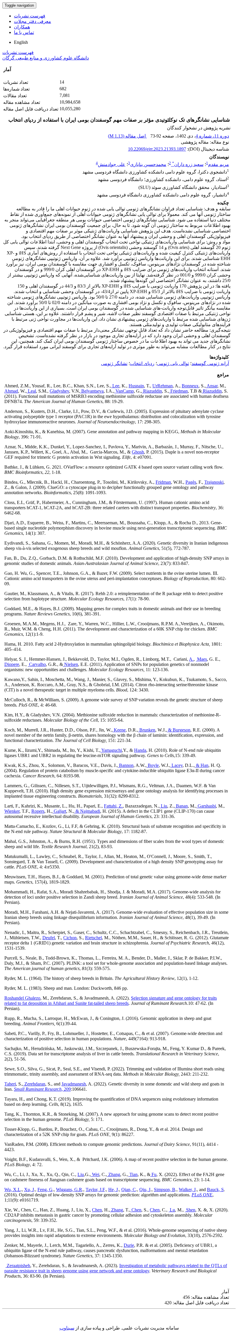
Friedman (178, 391)
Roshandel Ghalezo (22, 998)
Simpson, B (164, 1189)
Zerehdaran (34, 1083)
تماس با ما (24, 32)
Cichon (70, 937)
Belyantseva (92, 391)
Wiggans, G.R (69, 1189)
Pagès (190, 482)
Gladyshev (59, 391)
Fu (153, 1174)
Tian (133, 1174)
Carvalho (37, 664)
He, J (113, 1189)
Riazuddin (152, 391)
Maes (201, 659)
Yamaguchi (111, 750)
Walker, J (187, 1189)
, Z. (119, 805)
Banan (181, 805)
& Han (201, 765)
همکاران (22, 26)
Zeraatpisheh (18, 1265)
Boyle (153, 765)
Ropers (37, 811)
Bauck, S (215, 1189)
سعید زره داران (187, 164)
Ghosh (138, 451)
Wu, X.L (12, 1189)
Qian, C (128, 1189)
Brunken (146, 729)
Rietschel (93, 937)
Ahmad (11, 391)
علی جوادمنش (111, 164)
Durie (129, 1245)
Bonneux (190, 385)
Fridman (163, 482)
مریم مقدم (218, 164)
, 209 (42, 1089)
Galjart (59, 811)
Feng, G (45, 1189)
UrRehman (162, 385)
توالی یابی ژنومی (173, 363)
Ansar (211, 385)
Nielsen (70, 664)
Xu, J (29, 1189)
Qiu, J (144, 1189)
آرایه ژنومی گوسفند (210, 363)
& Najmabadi (87, 811)
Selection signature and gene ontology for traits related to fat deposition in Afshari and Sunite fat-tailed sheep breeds (110, 1001)
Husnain (136, 385)
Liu (163, 805)
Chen (97, 1209)
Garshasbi (206, 805)
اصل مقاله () (127, 135)
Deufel (48, 937)
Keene (119, 729)
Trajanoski (213, 482)
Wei (95, 1174)
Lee (115, 385)
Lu (172, 1209)
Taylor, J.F (95, 1189)
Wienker (11, 811)
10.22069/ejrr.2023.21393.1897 (157, 149)
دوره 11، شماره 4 (212, 135)
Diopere (11, 664)
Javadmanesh (74, 1083)
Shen (190, 1209)
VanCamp (124, 391)
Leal (31, 391)
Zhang (113, 1174)
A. (191, 659)
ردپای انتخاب (142, 363)
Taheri (10, 1083)
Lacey (176, 765)
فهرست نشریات (29, 15)
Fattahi (110, 805)
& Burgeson (178, 729)
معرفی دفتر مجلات (32, 21)
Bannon (126, 765)
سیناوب (66, 1327)
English (21, 42)
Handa (140, 750)
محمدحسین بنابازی (148, 164)
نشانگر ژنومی (114, 363)
